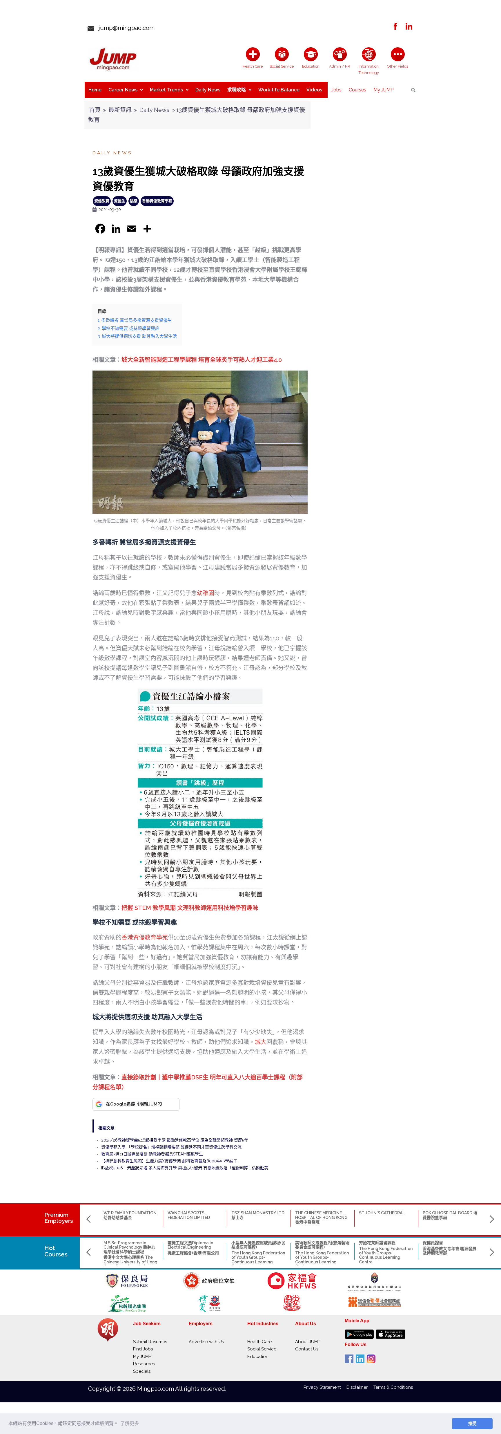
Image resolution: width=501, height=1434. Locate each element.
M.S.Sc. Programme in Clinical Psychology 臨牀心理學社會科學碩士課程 (129, 1247)
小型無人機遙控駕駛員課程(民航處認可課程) (258, 1244)
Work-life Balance (278, 90)
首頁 (95, 109)
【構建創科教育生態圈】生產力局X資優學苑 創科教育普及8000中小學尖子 (169, 1161)
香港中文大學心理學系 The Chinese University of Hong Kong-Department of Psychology (130, 1264)
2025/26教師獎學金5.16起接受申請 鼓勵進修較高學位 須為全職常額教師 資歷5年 (174, 1140)
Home (94, 90)
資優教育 (101, 201)
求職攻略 (236, 90)
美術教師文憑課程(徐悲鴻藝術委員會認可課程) (322, 1244)
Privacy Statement (325, 1387)
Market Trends (166, 90)
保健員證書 (433, 1242)
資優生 (119, 201)
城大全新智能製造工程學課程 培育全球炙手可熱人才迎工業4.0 (201, 359)
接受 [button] (472, 1423)
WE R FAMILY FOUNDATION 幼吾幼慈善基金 (130, 1215)
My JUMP (383, 90)
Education (257, 1356)
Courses (357, 90)
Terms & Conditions (393, 1387)
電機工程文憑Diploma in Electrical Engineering (190, 1244)
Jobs (336, 90)
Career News (122, 90)
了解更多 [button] (129, 1423)
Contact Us (306, 1349)
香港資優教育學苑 (157, 201)
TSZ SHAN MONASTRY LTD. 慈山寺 (258, 1215)
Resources (144, 1363)
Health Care (259, 1341)
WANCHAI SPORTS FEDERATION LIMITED (189, 1215)
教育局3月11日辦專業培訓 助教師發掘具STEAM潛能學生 (152, 1154)
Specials (141, 1371)
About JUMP (307, 1341)
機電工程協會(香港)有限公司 (193, 1253)
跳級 (133, 201)
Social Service (261, 1349)
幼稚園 (205, 593)
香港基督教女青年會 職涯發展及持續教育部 (449, 1250)
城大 (260, 1042)
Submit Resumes (150, 1341)
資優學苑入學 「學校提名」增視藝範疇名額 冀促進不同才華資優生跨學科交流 (171, 1147)
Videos (314, 90)
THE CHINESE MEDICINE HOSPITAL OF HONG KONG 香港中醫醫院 (321, 1217)
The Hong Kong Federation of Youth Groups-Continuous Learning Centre (258, 1260)
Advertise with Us (206, 1341)
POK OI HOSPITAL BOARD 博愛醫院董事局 (450, 1215)
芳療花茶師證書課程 (377, 1242)
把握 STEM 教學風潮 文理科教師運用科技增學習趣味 (189, 907)
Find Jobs (143, 1349)
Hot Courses (56, 1251)
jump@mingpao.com (124, 27)
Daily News (207, 90)
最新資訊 (120, 109)
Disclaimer (359, 1387)
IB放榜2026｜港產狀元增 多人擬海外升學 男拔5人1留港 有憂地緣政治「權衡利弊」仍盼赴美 (184, 1168)
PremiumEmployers (58, 1217)
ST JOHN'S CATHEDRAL (382, 1213)
